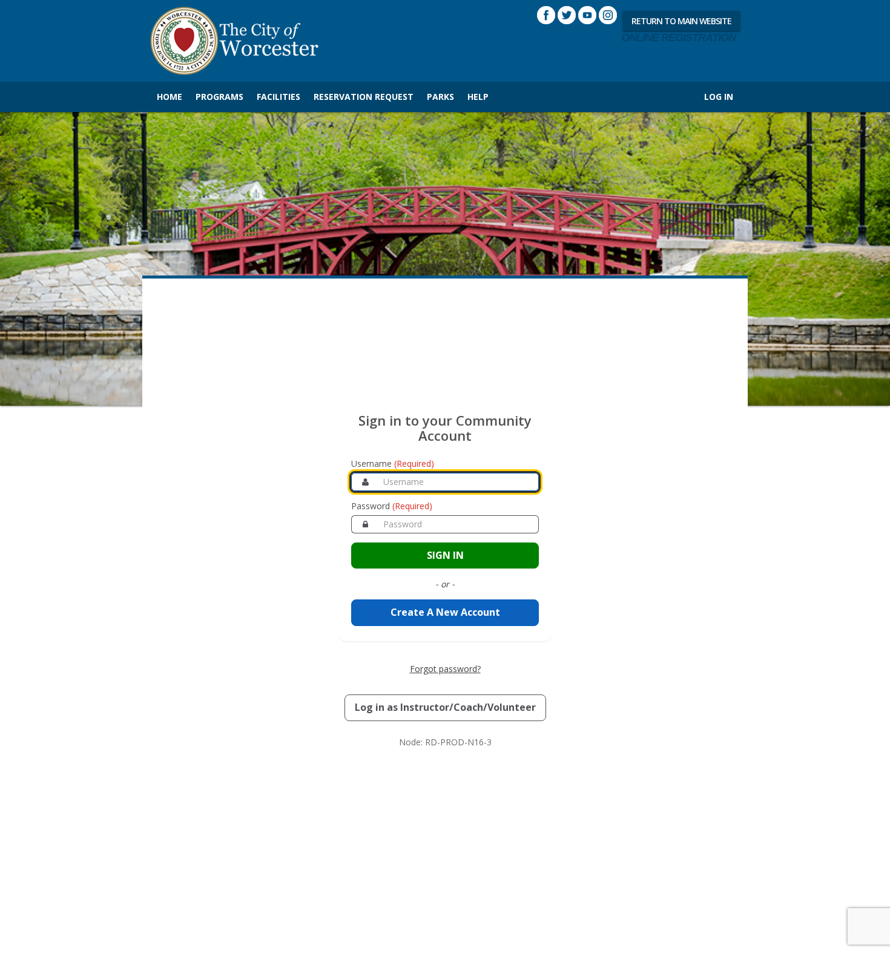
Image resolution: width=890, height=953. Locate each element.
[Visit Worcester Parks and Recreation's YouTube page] (587, 15)
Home (169, 96)
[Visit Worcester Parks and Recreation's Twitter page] (567, 15)
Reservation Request (364, 96)
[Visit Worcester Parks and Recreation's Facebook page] (546, 15)
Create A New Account (445, 612)
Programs (219, 96)
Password (391, 506)
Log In (718, 96)
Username (392, 463)
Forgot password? (445, 668)
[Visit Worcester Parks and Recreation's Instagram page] (608, 15)
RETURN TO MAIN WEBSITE (681, 21)
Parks (440, 96)
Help (478, 96)
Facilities (278, 96)
